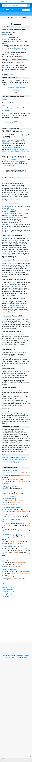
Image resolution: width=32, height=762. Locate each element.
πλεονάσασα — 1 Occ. (9, 591)
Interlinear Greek (7, 457)
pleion (7, 65)
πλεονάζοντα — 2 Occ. (9, 596)
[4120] (2, 342)
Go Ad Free (3, 758)
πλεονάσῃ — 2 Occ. (8, 593)
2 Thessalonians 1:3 (8, 221)
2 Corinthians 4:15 (8, 210)
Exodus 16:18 (11, 263)
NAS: (3, 476)
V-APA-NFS (18, 507)
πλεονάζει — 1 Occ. (8, 595)
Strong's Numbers (7, 459)
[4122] (30, 342)
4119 (16, 81)
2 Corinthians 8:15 (8, 213)
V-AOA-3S (19, 546)
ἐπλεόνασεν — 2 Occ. (8, 587)
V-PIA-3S (18, 559)
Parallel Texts (15, 463)
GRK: (3, 472)
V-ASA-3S (14, 470)
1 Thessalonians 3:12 (17, 158)
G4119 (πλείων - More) (19, 49)
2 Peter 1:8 (5, 230)
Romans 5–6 (5, 238)
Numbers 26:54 (11, 160)
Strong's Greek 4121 (8, 582)
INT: (3, 481)
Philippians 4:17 (19, 151)
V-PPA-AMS (16, 534)
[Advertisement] (16, 632)
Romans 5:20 (14, 149)
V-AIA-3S (14, 486)
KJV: (3, 479)
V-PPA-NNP (13, 569)
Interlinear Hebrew (19, 457)
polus (13, 102)
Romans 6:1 (22, 149)
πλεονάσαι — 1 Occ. (8, 589)
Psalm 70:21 (20, 160)
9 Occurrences (6, 584)
